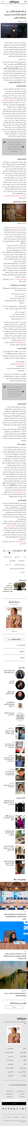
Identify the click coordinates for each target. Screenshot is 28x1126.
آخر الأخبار (10, 1076)
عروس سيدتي (23, 1068)
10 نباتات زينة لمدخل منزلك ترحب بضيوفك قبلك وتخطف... (8, 848)
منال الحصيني (11, 715)
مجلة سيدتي (10, 1048)
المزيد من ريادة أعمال (18, 1003)
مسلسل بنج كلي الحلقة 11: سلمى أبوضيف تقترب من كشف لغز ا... (9, 759)
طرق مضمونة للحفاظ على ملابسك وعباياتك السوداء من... (8, 803)
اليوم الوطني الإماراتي (19, 565)
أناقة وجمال (22, 1097)
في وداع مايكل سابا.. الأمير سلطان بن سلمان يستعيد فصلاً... (9, 745)
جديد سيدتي (21, 725)
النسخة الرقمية (14, 631)
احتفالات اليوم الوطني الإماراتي (17, 568)
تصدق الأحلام (22, 651)
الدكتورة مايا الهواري (10, 694)
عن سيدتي (10, 1056)
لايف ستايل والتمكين (20, 1091)
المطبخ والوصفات (9, 1094)
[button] (14, 30)
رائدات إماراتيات (7, 557)
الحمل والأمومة (9, 1097)
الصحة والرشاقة (9, 1091)
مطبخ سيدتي (23, 1052)
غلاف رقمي (10, 1072)
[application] (14, 30)
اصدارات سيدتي (22, 1072)
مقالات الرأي (22, 668)
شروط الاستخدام (23, 1117)
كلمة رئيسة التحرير (16, 639)
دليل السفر (23, 1076)
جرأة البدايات (22, 658)
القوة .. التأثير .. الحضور (21, 645)
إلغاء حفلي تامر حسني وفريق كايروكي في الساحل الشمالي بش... (9, 773)
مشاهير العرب (11, 769)
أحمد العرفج (11, 706)
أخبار (13, 742)
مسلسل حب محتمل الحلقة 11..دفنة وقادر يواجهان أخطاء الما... (9, 732)
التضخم (6, 306)
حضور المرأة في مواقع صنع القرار (18, 492)
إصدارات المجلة (14, 602)
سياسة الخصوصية (16, 1117)
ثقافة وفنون (23, 991)
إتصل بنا (5, 1117)
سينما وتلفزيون (11, 728)
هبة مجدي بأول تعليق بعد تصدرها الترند (8, 786)
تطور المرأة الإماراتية (15, 228)
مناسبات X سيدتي (9, 1052)
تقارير (25, 1064)
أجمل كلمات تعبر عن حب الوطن (18, 279)
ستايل (24, 1060)
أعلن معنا (9, 1117)
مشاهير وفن (22, 1094)
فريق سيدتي (10, 1064)
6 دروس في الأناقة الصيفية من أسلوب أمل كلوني (9, 818)
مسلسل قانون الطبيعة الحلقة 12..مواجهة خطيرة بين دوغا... (9, 863)
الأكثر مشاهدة (20, 798)
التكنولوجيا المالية (10, 526)
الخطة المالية (21, 561)
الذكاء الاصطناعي (20, 364)
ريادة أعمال (17, 557)
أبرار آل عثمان (11, 683)
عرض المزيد (14, 1007)
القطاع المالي (12, 561)
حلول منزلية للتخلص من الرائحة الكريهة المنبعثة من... (9, 833)
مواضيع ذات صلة (20, 879)
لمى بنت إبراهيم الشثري (9, 672)
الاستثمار (22, 572)
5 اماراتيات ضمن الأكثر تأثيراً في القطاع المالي (14, 196)
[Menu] (25, 2)
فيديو (24, 1048)
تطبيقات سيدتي (9, 1068)
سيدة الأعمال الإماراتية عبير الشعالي (17, 541)
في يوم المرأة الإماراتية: (20, 342)
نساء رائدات (8, 565)
